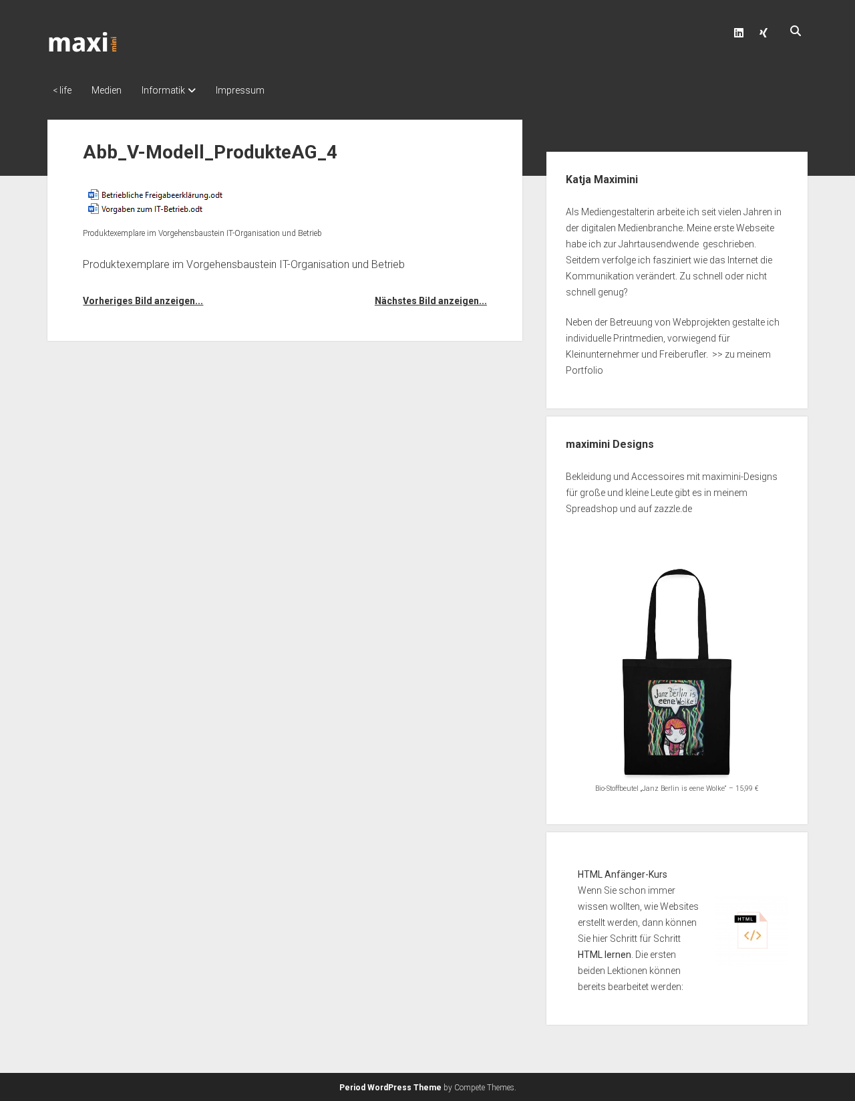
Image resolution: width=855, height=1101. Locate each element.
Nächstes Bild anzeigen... (431, 300)
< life (62, 90)
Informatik (163, 90)
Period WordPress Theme (390, 1087)
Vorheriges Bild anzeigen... (143, 300)
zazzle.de (673, 508)
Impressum (240, 90)
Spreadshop (592, 508)
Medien (107, 90)
